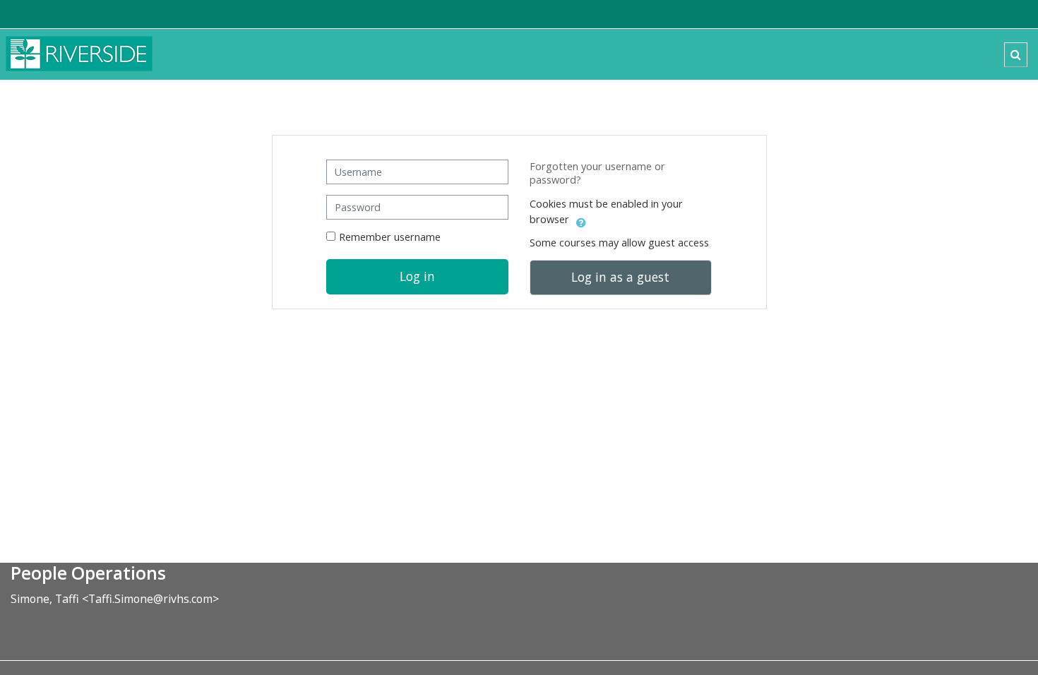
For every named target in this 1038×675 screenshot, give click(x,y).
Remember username (390, 237)
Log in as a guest (620, 276)
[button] (1015, 54)
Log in (417, 276)
